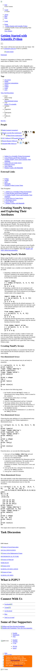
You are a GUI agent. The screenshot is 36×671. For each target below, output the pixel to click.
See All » (3, 120)
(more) (15, 648)
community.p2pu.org (10, 48)
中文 (14, 636)
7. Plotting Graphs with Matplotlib (14, 203)
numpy (6, 85)
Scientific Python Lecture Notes (13, 185)
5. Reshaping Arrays (10, 200)
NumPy (6, 180)
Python (6, 179)
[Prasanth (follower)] (17, 138)
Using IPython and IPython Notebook (15, 158)
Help (5, 18)
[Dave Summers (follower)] (19, 141)
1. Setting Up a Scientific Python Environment (17, 191)
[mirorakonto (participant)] (26, 133)
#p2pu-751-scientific (10, 104)
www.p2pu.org (15, 660)
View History (8, 31)
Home (6, 24)
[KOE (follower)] (18, 143)
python (6, 86)
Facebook (7, 604)
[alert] (18, 661)
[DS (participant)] (23, 135)
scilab (6, 88)
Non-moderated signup (11, 101)
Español (15, 640)
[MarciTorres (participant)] (14, 135)
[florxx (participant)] (31, 133)
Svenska (15, 641)
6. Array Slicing (9, 201)
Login (6, 21)
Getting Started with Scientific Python (16, 26)
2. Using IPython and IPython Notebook (16, 193)
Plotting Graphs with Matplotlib (13, 168)
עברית (14, 643)
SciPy (6, 182)
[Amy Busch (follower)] (29, 143)
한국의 (15, 646)
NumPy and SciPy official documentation (17, 249)
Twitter (6, 607)
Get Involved (8, 611)
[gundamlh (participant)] (34, 133)
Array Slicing (8, 166)
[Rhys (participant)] (28, 133)
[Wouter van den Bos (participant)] (11, 133)
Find (5, 5)
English (15, 633)
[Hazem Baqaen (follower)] (9, 141)
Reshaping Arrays (9, 164)
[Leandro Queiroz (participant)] (23, 133)
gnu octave (7, 80)
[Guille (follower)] (26, 143)
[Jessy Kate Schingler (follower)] (26, 135)
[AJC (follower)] (6, 138)
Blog (5, 16)
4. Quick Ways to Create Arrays (13, 198)
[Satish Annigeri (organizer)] (9, 130)
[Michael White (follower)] (25, 138)
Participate (4, 55)
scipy (5, 90)
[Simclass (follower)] (23, 143)
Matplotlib (7, 184)
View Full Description (7, 93)
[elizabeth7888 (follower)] (9, 143)
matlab (6, 81)
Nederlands (16, 635)
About (6, 14)
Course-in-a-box (18, 665)
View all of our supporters (24, 628)
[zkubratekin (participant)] (4, 135)
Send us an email (9, 617)
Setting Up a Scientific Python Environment (17, 156)
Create (6, 10)
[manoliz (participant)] (2, 135)
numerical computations (11, 83)
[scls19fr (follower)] (21, 143)
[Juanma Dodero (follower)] (21, 141)
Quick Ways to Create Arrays (13, 163)
